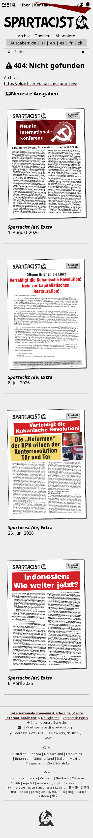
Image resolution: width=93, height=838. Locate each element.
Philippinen (34, 763)
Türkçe (81, 792)
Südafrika (62, 763)
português (38, 792)
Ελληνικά (78, 778)
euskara (42, 783)
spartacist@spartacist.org (53, 727)
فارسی (55, 783)
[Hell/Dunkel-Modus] (87, 5)
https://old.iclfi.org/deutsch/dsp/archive (40, 83)
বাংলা (22, 779)
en (52, 43)
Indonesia (45, 787)
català (33, 778)
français (68, 783)
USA (49, 763)
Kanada (35, 754)
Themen (42, 36)
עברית (81, 783)
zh (80, 43)
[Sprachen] (80, 5)
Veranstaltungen (75, 718)
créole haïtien (25, 787)
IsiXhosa (43, 796)
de (33, 43)
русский (53, 792)
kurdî (13, 792)
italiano (60, 787)
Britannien (23, 758)
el (43, 43)
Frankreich (74, 754)
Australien (19, 754)
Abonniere (65, 36)
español (28, 783)
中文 (55, 796)
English (15, 783)
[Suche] (84, 52)
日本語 (73, 787)
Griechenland (44, 758)
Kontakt (42, 5)
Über (25, 5)
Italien (61, 758)
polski (24, 792)
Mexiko (75, 758)
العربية (12, 778)
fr (71, 43)
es (62, 43)
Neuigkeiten (50, 718)
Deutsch (62, 778)
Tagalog (68, 792)
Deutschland (53, 754)
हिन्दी (10, 787)
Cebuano (46, 778)
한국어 (85, 787)
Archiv (24, 36)
